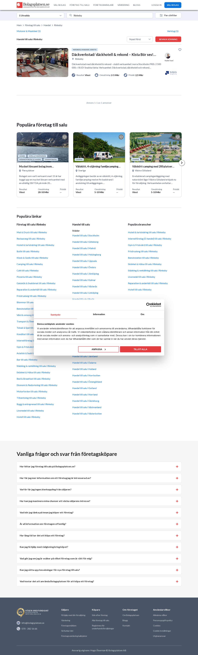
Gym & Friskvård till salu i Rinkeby (145, 245)
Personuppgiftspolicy (162, 620)
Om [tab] (142, 314)
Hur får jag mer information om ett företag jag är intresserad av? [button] (55, 478)
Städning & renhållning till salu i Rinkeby (36, 366)
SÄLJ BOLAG (60, 5)
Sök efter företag (100, 615)
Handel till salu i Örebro (84, 267)
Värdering (65, 620)
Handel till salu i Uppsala (84, 260)
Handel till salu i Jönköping (85, 273)
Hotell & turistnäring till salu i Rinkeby (35, 245)
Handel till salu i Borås (83, 299)
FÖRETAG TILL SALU (79, 5)
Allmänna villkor (160, 615)
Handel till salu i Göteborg (85, 241)
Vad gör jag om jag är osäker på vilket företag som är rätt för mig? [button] (56, 558)
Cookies (156, 625)
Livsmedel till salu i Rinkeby (30, 410)
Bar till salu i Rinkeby (27, 359)
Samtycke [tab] (56, 314)
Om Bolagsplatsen (130, 615)
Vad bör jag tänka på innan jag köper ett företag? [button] (46, 512)
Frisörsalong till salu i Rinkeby (31, 296)
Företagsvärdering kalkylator (74, 636)
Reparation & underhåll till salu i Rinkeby (36, 289)
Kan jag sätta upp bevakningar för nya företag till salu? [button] (50, 569)
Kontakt (126, 625)
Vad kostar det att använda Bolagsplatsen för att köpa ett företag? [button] (57, 581)
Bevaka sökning (168, 39)
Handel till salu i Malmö (84, 248)
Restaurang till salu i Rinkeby (31, 238)
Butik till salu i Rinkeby (28, 251)
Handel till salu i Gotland (84, 388)
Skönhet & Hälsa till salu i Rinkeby (33, 372)
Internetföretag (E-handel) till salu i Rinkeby (149, 238)
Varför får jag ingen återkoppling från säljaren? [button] (45, 489)
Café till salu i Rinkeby (28, 270)
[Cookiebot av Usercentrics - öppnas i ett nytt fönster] (148, 305)
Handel (47, 25)
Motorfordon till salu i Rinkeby (32, 391)
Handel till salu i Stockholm (85, 235)
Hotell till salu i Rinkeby (28, 416)
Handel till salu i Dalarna (84, 362)
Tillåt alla (140, 349)
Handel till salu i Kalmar (84, 280)
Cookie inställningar (162, 631)
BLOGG (136, 5)
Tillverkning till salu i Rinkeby (31, 397)
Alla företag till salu (100, 620)
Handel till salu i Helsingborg (86, 254)
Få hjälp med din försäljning (73, 615)
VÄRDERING (123, 5)
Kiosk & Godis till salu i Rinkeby (32, 257)
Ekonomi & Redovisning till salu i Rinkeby (37, 385)
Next (182, 163)
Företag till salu (32, 25)
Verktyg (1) (172, 31)
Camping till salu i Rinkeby (30, 264)
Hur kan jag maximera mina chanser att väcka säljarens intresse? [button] (55, 501)
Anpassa (97, 349)
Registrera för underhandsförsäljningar (103, 627)
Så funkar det (67, 631)
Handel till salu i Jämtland (85, 356)
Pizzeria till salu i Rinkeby (29, 276)
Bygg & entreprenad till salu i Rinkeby (35, 404)
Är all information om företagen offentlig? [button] (43, 523)
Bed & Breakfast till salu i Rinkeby (33, 378)
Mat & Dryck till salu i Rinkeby (32, 232)
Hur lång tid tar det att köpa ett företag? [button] (42, 535)
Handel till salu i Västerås (84, 286)
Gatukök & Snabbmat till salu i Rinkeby (36, 283)
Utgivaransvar (159, 636)
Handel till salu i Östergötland (87, 381)
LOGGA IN (156, 5)
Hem (19, 25)
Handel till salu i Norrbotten (86, 375)
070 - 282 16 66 (29, 628)
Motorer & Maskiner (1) (29, 31)
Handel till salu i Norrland (85, 394)
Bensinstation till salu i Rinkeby (143, 257)
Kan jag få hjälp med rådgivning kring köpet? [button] (44, 546)
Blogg (125, 620)
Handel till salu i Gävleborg (85, 400)
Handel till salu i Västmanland (86, 407)
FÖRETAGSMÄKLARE (103, 5)
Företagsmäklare (68, 625)
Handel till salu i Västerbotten (87, 413)
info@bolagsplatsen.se (33, 622)
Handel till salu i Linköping (85, 292)
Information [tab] (99, 314)
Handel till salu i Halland (84, 369)
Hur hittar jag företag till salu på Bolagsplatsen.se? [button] (47, 466)
